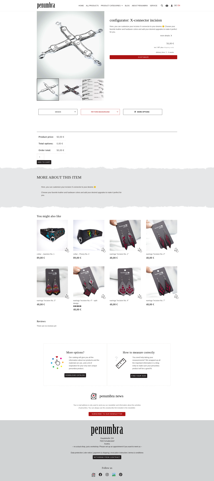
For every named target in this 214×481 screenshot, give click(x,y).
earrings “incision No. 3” (46, 301)
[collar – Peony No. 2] (88, 235)
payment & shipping (101, 453)
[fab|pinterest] (113, 474)
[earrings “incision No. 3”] (52, 281)
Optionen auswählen (52, 311)
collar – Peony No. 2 (81, 254)
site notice (88, 453)
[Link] (172, 5)
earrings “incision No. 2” (155, 254)
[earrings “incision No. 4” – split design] (88, 281)
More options (143, 112)
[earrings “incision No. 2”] (161, 235)
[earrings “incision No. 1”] (125, 235)
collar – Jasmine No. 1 (45, 254)
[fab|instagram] (107, 474)
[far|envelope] (93, 475)
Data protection (77, 453)
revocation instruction (119, 453)
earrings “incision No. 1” (119, 254)
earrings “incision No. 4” (119, 301)
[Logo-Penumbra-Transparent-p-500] (46, 5)
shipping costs (169, 47)
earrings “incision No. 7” (155, 301)
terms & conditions (136, 453)
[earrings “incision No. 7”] (161, 281)
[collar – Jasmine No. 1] (52, 235)
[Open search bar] (162, 6)
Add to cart (44, 162)
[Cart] (167, 5)
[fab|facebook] (100, 474)
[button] (122, 6)
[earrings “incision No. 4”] (125, 281)
